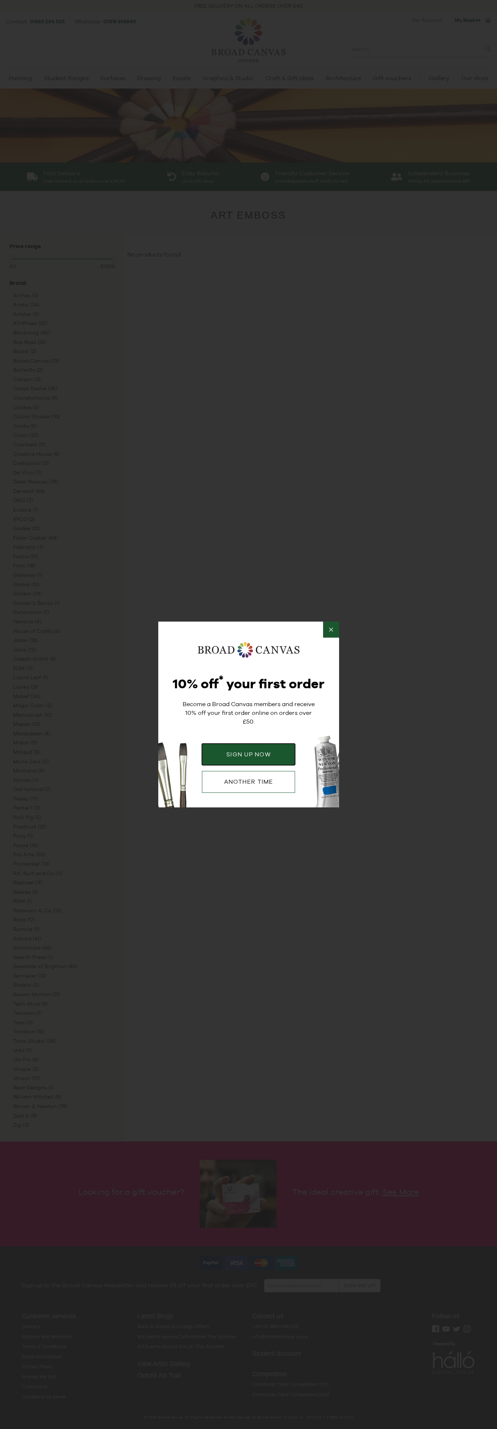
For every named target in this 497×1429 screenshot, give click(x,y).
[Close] (331, 630)
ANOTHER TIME (248, 781)
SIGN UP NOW (248, 754)
